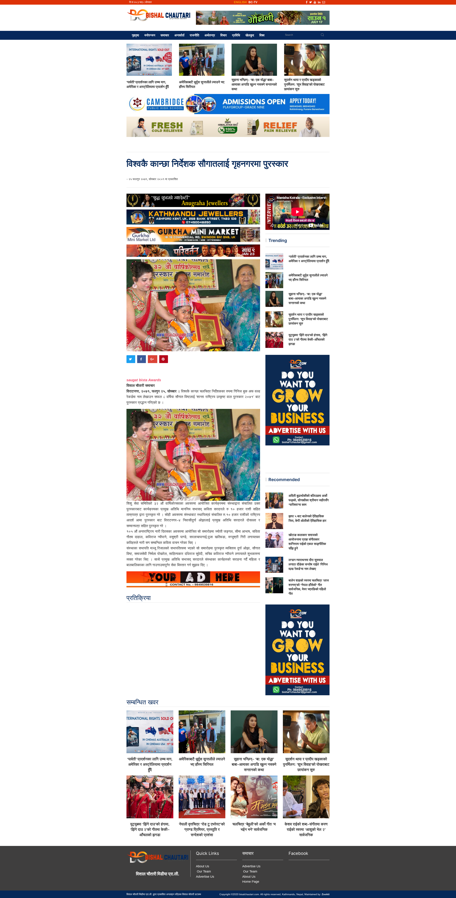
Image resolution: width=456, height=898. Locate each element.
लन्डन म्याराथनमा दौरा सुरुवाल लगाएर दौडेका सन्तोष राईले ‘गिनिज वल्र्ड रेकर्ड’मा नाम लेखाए (308, 564)
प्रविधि (236, 35)
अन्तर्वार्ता (179, 35)
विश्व (262, 35)
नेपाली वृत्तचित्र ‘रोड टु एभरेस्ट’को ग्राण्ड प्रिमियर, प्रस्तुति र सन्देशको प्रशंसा (202, 829)
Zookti (326, 894)
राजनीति (194, 35)
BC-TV (252, 2)
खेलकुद (249, 35)
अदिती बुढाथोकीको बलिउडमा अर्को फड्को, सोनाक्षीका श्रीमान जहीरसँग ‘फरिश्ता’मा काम (309, 500)
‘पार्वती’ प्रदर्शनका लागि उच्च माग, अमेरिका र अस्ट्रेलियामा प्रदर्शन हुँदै (149, 764)
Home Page (250, 881)
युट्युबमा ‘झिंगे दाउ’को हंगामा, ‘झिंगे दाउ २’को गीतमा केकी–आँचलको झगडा (308, 339)
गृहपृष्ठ (135, 35)
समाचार (164, 35)
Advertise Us (205, 876)
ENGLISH (240, 2)
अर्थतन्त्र (209, 35)
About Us (202, 866)
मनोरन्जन (149, 35)
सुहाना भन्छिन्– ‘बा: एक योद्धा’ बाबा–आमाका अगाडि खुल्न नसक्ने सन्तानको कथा (254, 84)
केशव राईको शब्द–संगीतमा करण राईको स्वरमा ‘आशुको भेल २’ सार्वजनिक (306, 829)
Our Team (203, 871)
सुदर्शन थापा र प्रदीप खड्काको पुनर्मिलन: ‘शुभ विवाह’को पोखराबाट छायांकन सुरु (304, 84)
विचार (223, 35)
